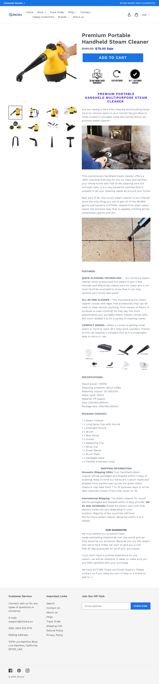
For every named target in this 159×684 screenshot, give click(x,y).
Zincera (20, 677)
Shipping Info (54, 626)
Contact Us (53, 607)
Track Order (53, 621)
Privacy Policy (54, 635)
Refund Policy (54, 630)
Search (50, 603)
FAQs (49, 616)
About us (51, 612)
